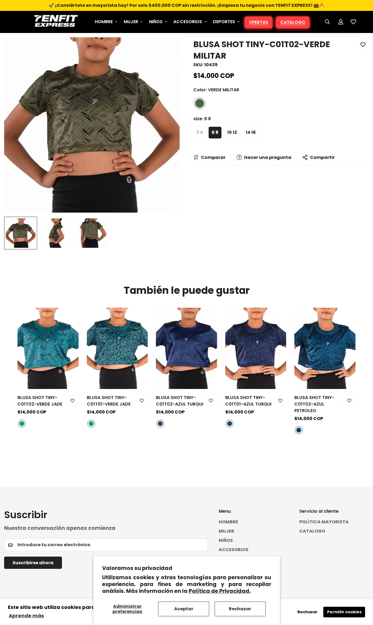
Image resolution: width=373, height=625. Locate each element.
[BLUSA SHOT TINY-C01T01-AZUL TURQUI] (255, 348)
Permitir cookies (344, 612)
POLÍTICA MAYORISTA (324, 522)
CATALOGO (292, 22)
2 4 (199, 132)
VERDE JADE (21, 423)
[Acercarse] (168, 49)
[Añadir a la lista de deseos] (363, 45)
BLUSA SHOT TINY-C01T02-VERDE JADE (39, 400)
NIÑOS (155, 22)
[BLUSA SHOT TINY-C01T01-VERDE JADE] (117, 348)
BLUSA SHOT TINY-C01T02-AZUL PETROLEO (314, 404)
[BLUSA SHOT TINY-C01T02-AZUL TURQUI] (186, 348)
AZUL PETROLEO (298, 430)
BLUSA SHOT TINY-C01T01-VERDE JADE (109, 400)
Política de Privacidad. (220, 591)
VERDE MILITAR (199, 103)
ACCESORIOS (187, 22)
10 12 (232, 132)
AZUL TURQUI (160, 423)
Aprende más (26, 615)
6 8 (215, 132)
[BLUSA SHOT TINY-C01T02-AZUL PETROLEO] (325, 348)
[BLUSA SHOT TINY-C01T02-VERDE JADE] (48, 348)
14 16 (251, 132)
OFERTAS (258, 22)
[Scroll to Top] (362, 595)
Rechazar (240, 609)
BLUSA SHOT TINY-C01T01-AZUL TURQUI (248, 400)
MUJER (131, 22)
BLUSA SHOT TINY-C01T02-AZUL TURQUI (179, 400)
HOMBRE (104, 22)
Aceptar (183, 609)
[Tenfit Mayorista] (56, 22)
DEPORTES (224, 22)
